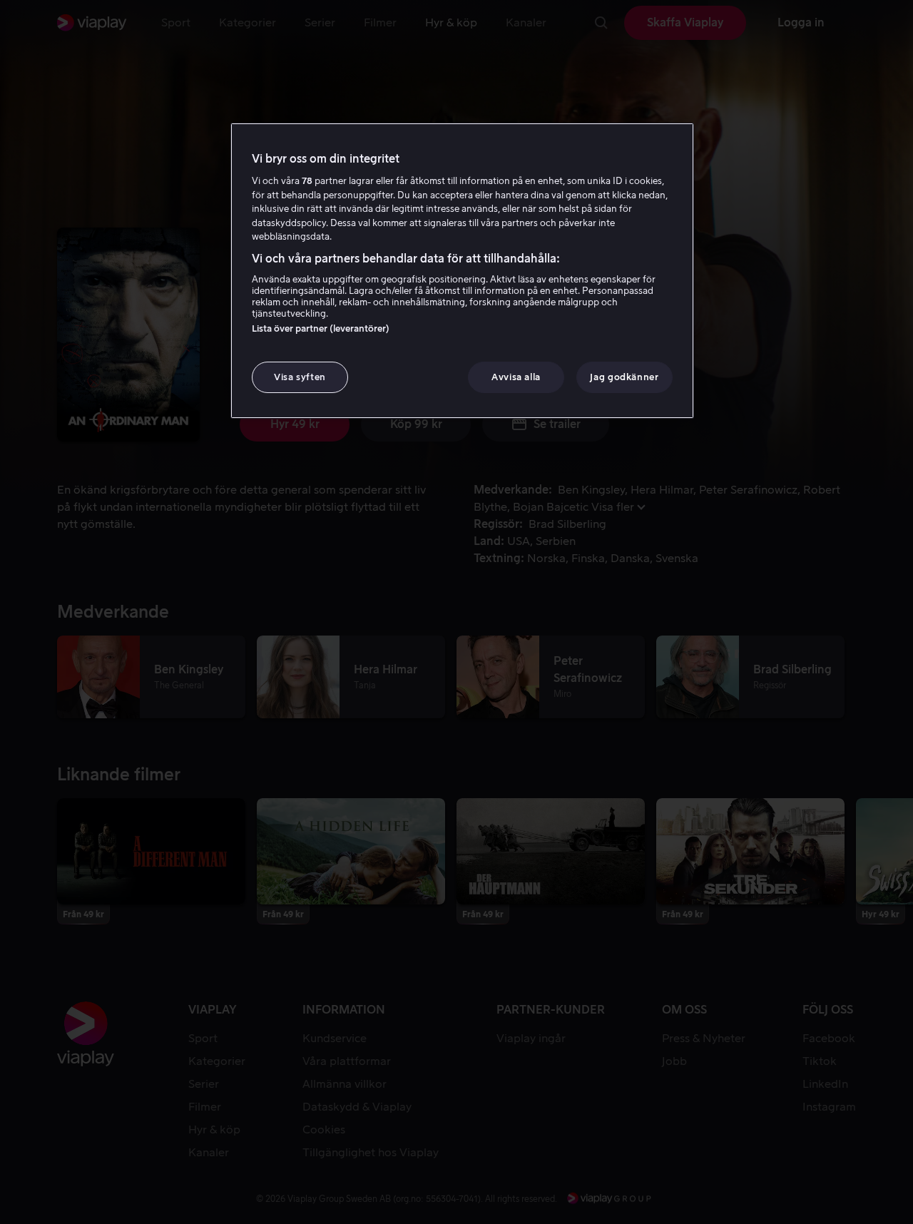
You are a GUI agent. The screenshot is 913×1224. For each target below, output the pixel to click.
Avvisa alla (516, 377)
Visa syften (300, 377)
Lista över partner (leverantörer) (320, 328)
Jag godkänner (624, 377)
